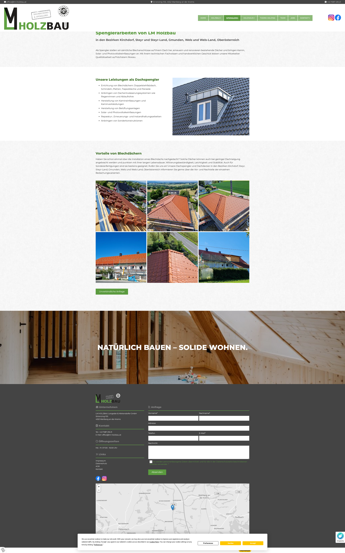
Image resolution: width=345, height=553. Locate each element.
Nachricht (153, 443)
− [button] (99, 490)
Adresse (152, 423)
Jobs (293, 18)
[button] (112, 292)
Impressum (101, 461)
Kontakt (304, 18)
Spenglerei (232, 18)
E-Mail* (202, 433)
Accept (253, 543)
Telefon (151, 433)
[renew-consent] (3, 550)
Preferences (208, 543)
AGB (98, 466)
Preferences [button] (98, 545)
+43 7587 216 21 (334, 2)
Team (282, 18)
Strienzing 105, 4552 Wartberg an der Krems (173, 2)
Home (203, 18)
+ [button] (99, 486)
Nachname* (204, 413)
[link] (216, 18)
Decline (230, 543)
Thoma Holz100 (267, 18)
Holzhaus (248, 18)
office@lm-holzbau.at (16, 2)
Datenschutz (101, 463)
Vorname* (153, 413)
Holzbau (215, 18)
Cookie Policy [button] (154, 542)
